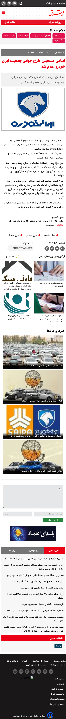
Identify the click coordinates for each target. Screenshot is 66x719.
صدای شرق (31, 665)
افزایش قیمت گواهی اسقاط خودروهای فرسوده (43, 604)
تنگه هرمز (59, 41)
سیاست (36, 661)
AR (9, 3)
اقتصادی (59, 52)
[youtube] (15, 671)
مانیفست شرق (58, 694)
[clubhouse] (21, 671)
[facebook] (52, 249)
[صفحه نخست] (19, 3)
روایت (53, 665)
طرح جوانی (32, 235)
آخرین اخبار (54, 550)
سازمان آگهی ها (57, 704)
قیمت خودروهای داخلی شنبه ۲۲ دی (44, 366)
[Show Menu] (3, 11)
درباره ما (61, 684)
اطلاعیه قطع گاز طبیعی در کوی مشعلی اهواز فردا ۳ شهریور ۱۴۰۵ (35, 610)
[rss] (51, 671)
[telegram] (62, 249)
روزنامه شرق (55, 22)
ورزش (62, 665)
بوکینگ (58, 645)
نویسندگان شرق (57, 699)
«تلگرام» (59, 225)
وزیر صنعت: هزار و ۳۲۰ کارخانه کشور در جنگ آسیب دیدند (38, 581)
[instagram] (45, 671)
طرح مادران (14, 235)
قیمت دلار (59, 36)
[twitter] (57, 249)
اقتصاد (25, 661)
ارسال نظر (53, 520)
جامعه (46, 661)
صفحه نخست (59, 661)
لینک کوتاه (28, 243)
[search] (3, 3)
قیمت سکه (9, 36)
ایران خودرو (50, 235)
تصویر (43, 665)
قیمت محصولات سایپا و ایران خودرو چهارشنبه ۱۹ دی (35, 436)
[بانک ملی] (33, 540)
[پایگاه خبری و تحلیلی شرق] (56, 13)
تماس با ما (60, 679)
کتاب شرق (10, 22)
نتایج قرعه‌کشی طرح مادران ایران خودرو (42, 471)
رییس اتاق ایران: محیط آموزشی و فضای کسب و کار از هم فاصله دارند (33, 558)
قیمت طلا (23, 36)
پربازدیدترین (33, 550)
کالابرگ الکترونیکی (41, 36)
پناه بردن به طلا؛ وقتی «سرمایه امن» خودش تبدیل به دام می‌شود (35, 575)
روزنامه (12, 550)
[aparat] (27, 671)
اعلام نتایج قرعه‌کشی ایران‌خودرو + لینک (42, 401)
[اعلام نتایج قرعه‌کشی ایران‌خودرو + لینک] (33, 387)
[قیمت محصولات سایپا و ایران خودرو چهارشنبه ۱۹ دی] (33, 422)
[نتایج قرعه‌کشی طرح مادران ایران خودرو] (33, 457)
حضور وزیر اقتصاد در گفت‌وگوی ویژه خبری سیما (42, 588)
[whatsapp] (47, 248)
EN (14, 3)
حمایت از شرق (58, 689)
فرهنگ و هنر (12, 661)
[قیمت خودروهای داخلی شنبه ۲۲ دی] (33, 352)
